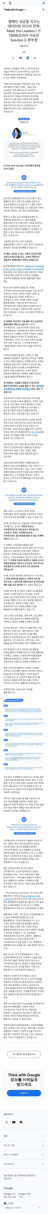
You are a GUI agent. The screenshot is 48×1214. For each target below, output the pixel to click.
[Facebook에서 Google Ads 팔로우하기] (21, 1122)
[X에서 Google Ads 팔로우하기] (7, 1122)
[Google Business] (10, 3)
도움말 (10, 1203)
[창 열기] (4, 3)
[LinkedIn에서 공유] (28, 58)
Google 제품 (24, 1194)
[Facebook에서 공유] (20, 58)
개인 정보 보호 (10, 1197)
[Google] (8, 1188)
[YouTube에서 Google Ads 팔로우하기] (14, 1122)
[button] (35, 58)
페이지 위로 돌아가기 (26, 1054)
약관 (21, 1197)
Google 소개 (9, 1194)
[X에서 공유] (13, 58)
